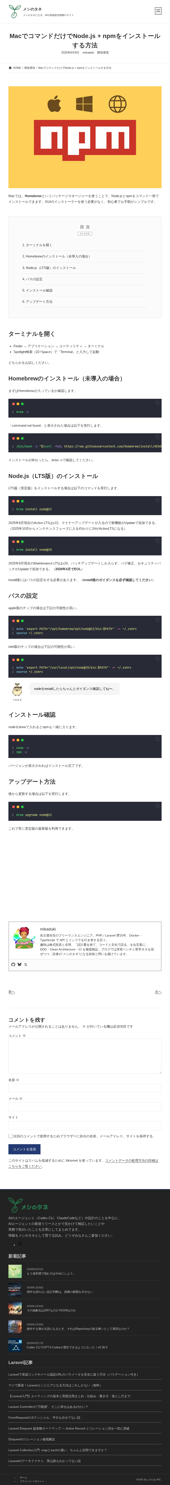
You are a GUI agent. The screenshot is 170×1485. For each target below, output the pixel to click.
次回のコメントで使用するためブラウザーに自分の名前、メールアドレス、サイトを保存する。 (84, 1136)
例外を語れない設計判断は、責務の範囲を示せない (60, 1291)
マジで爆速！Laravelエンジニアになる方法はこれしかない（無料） (55, 1385)
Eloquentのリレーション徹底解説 (31, 1439)
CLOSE (85, 233)
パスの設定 (32, 279)
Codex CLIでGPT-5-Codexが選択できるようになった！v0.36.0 (67, 1347)
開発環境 (103, 52)
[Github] (13, 965)
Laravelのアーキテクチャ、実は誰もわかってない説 (44, 1461)
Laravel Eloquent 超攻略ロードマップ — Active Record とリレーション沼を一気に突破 (68, 1428)
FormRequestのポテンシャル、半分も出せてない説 (44, 1417)
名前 (13, 1080)
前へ (11, 992)
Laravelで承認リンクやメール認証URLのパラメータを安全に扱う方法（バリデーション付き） (74, 1374)
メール (15, 1098)
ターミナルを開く (37, 245)
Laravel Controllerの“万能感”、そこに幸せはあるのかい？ (48, 1406)
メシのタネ (32, 9)
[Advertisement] (84, 886)
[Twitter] (26, 965)
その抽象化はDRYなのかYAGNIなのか (51, 1310)
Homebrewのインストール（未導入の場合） (57, 256)
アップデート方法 (37, 301)
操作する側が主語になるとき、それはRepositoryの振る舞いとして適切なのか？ (78, 1328)
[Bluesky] (19, 965)
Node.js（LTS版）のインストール (49, 268)
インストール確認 (37, 290)
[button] (158, 403)
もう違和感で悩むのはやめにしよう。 (51, 1273)
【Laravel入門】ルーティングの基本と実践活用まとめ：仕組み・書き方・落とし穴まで (69, 1396)
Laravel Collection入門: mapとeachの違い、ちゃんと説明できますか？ (57, 1450)
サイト (13, 1117)
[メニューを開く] (158, 11)
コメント (17, 1036)
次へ (158, 992)
